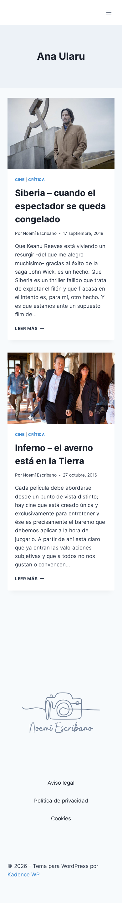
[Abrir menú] (108, 12)
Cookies (61, 818)
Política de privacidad (61, 800)
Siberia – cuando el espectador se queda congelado (60, 206)
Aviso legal (61, 783)
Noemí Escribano (40, 233)
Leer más (29, 328)
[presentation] (61, 133)
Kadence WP (24, 874)
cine (19, 179)
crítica (36, 179)
